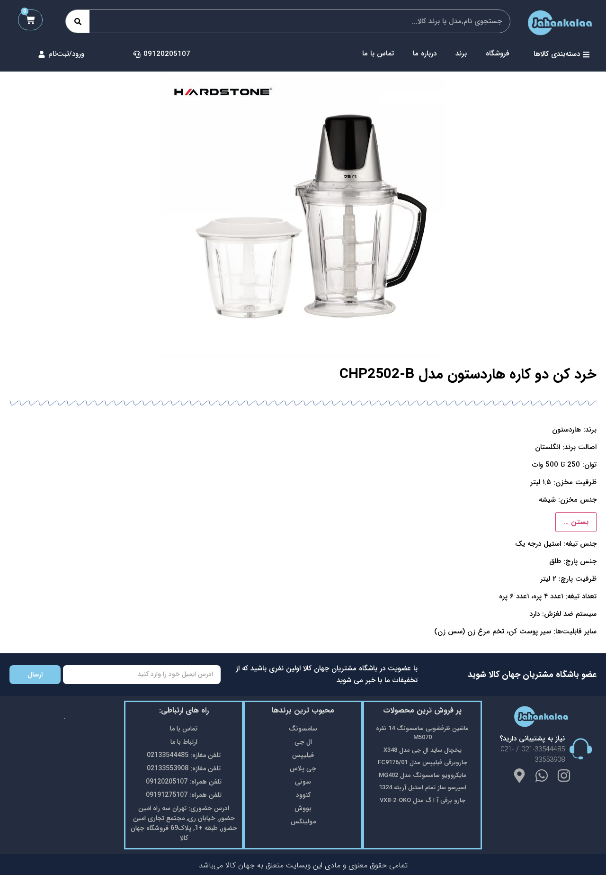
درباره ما (425, 53)
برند (461, 53)
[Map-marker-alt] (519, 775)
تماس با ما (378, 53)
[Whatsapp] (542, 775)
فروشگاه (497, 53)
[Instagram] (564, 775)
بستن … (575, 522)
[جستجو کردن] (77, 21)
